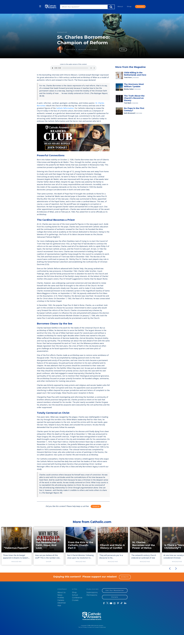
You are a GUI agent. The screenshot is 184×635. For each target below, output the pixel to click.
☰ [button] (40, 6)
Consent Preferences (100, 627)
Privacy (85, 627)
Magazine (62, 32)
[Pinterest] (118, 603)
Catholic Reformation (65, 108)
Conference (77, 598)
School (75, 595)
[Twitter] (107, 603)
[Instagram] (114, 603)
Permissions (92, 595)
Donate (140, 6)
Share (123, 49)
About (120, 6)
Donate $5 (96, 506)
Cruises (75, 600)
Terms (80, 627)
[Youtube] (111, 603)
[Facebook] (104, 603)
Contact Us (91, 627)
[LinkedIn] (125, 603)
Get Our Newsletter (115, 590)
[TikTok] (121, 603)
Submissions (92, 592)
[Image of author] (60, 49)
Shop (129, 6)
